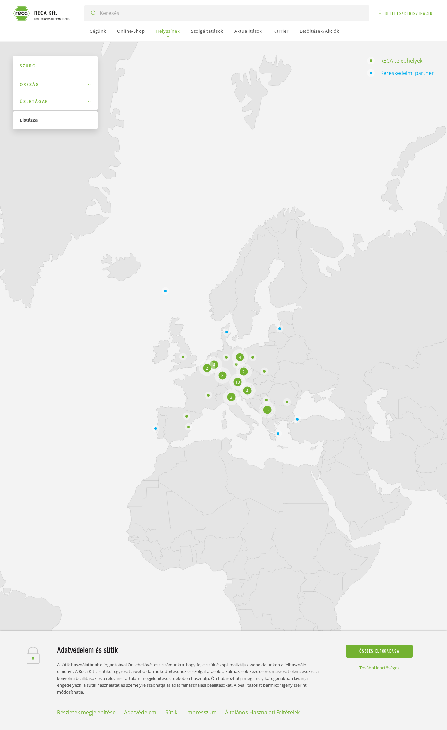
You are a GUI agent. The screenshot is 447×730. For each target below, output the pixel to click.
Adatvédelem (140, 712)
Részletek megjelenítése (86, 712)
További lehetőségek (379, 668)
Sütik (171, 712)
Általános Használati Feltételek (262, 712)
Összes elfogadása (379, 651)
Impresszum (201, 712)
